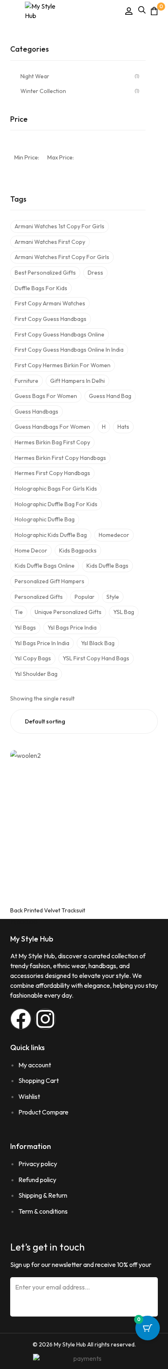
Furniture (26, 380)
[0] (154, 11)
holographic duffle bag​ (45, 519)
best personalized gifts (45, 272)
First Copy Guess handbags (50, 319)
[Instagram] (45, 1019)
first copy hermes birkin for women (63, 365)
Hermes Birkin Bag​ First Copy (52, 442)
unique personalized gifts (68, 612)
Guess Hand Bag (110, 396)
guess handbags (36, 411)
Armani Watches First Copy (50, 242)
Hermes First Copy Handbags (52, 473)
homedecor (114, 535)
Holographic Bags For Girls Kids (56, 488)
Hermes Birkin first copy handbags (60, 458)
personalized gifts (39, 596)
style (112, 596)
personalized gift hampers (49, 581)
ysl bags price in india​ (42, 643)
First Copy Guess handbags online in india (69, 349)
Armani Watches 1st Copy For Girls (59, 226)
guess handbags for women (52, 426)
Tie (19, 612)
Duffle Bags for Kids (41, 288)
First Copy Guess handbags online (59, 334)
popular (85, 596)
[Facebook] (20, 1019)
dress (95, 272)
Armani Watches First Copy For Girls (62, 257)
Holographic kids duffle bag (51, 535)
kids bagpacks (78, 550)
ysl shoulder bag (36, 674)
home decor (31, 550)
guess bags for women (46, 396)
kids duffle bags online (45, 565)
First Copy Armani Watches (50, 303)
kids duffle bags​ (107, 565)
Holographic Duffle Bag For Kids (56, 504)
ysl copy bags (33, 658)
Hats (123, 426)
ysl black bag (98, 643)
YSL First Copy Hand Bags (96, 658)
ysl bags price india (72, 627)
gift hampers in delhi (77, 380)
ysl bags (25, 627)
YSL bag (123, 612)
